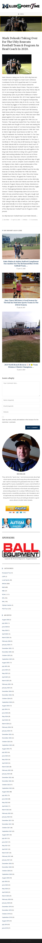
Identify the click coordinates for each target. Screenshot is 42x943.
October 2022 (6, 785)
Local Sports (5, 580)
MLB (3, 587)
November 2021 (6, 824)
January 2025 (6, 688)
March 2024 (5, 723)
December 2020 (6, 863)
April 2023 (5, 763)
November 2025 (6, 652)
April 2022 (5, 806)
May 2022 (5, 802)
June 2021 (5, 842)
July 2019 (4, 924)
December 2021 (6, 820)
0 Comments (34, 220)
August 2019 (5, 921)
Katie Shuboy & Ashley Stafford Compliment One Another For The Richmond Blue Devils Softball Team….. (21, 263)
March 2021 (5, 853)
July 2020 (4, 881)
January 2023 (6, 774)
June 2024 (5, 713)
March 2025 (5, 680)
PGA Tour (5, 609)
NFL (3, 598)
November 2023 (6, 738)
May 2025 (5, 673)
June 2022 (5, 799)
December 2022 (6, 777)
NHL (3, 601)
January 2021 (6, 860)
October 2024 (6, 698)
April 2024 (5, 720)
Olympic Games (6, 605)
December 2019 (6, 906)
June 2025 (5, 670)
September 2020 (7, 874)
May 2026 (5, 630)
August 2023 (5, 749)
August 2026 (5, 620)
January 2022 (6, 817)
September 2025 (7, 659)
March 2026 (5, 637)
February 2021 (6, 856)
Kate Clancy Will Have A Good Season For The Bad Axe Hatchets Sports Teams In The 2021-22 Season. (21, 302)
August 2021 (5, 835)
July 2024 (4, 709)
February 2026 (6, 641)
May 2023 (5, 759)
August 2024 (5, 706)
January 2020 (6, 903)
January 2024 (6, 731)
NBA (3, 591)
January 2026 (6, 645)
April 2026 (5, 634)
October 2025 (6, 655)
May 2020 (5, 888)
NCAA (3, 594)
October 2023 (6, 741)
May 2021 (5, 845)
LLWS (3, 576)
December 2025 (6, 648)
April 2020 (5, 892)
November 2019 (6, 910)
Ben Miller (6, 220)
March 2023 (5, 767)
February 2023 (6, 770)
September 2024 (7, 702)
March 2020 (5, 896)
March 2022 (5, 810)
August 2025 (5, 662)
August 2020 (5, 878)
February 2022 (6, 813)
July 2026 (4, 623)
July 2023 (4, 752)
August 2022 (5, 792)
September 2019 (7, 917)
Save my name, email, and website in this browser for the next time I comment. (20, 421)
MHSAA (25, 220)
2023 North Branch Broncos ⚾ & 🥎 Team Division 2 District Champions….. (21, 366)
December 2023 (6, 734)
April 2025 (5, 677)
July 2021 (4, 838)
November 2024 (6, 695)
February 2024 (6, 727)
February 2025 (6, 684)
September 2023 (7, 745)
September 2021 (7, 831)
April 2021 (5, 849)
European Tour (6, 573)
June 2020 (5, 885)
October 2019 (6, 914)
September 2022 (7, 788)
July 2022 (4, 795)
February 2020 (6, 899)
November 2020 (6, 867)
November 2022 (6, 781)
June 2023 (5, 756)
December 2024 (6, 691)
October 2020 (6, 871)
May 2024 (5, 716)
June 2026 (5, 627)
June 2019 (5, 928)
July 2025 (4, 666)
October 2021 (6, 827)
